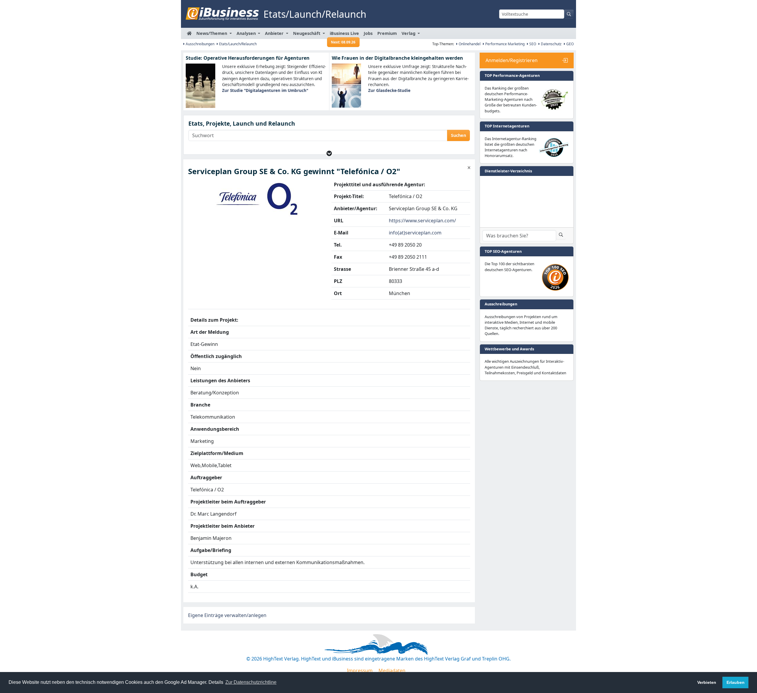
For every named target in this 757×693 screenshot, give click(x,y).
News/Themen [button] (212, 33)
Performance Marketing (504, 43)
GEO (569, 43)
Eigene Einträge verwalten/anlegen (227, 615)
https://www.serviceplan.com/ (422, 220)
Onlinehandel (469, 43)
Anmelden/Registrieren (512, 60)
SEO (532, 43)
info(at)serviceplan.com (415, 232)
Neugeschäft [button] (307, 33)
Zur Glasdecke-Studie (389, 90)
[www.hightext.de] (378, 643)
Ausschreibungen (199, 43)
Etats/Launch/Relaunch (237, 43)
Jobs (368, 33)
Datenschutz (551, 43)
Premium (387, 33)
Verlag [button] (409, 33)
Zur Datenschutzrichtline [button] (250, 682)
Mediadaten (391, 670)
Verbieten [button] (706, 682)
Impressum (360, 670)
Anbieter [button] (275, 33)
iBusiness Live (344, 34)
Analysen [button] (247, 33)
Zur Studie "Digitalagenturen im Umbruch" (265, 90)
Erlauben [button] (736, 682)
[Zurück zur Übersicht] (469, 167)
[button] (329, 153)
